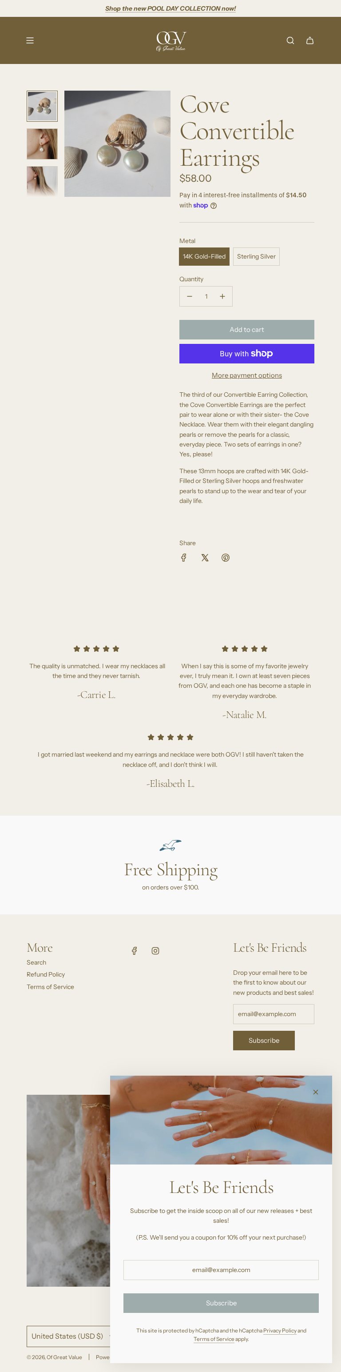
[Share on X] (204, 559)
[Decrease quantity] (189, 296)
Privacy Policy (280, 1330)
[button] (71, 144)
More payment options (247, 375)
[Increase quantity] (222, 296)
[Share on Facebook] (184, 559)
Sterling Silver (256, 256)
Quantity (191, 279)
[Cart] (310, 40)
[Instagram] (155, 951)
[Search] (290, 40)
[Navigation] (30, 40)
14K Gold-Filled (204, 256)
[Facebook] (134, 951)
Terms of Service (214, 1339)
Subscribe (264, 1040)
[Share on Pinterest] (225, 559)
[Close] (315, 1092)
